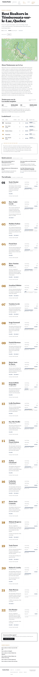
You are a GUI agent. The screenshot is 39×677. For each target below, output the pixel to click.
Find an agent (19, 3)
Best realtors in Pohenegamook (9, 659)
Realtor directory (14, 672)
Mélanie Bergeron (15, 522)
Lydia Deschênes (14, 403)
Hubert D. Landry (15, 568)
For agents (24, 2)
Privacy (25, 672)
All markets (17, 669)
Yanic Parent (13, 545)
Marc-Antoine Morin (14, 264)
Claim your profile (8, 638)
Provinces (15, 2)
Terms (11, 674)
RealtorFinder (6, 2)
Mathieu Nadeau (8, 130)
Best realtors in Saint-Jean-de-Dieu (9, 661)
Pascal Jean (7, 134)
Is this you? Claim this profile (13, 195)
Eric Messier (13, 610)
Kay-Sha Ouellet (14, 422)
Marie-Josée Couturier (13, 502)
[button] (36, 57)
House (9, 34)
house (23, 172)
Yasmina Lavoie (14, 304)
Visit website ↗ (11, 217)
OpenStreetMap (31, 60)
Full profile (10, 193)
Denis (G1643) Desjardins (14, 384)
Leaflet (27, 60)
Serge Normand (14, 322)
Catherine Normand (12, 482)
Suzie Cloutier (8, 123)
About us (12, 669)
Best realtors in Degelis (7, 651)
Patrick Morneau (15, 342)
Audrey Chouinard (12, 461)
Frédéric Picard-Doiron (14, 441)
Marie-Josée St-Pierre (13, 363)
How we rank (21, 30)
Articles (20, 672)
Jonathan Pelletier (15, 285)
